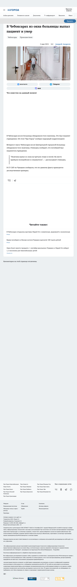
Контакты (41, 503)
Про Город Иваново (25, 486)
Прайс (23, 508)
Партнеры (6, 513)
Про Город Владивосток (44, 491)
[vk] (9, 180)
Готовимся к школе (23, 15)
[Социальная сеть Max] (38, 88)
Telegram (5, 503)
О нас (22, 503)
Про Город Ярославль (43, 486)
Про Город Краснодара (9, 496)
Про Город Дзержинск (26, 491)
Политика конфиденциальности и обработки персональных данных (22, 552)
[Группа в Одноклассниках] (61, 489)
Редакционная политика (10, 506)
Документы (36, 15)
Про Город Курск (8, 489)
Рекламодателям (43, 508)
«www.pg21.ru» (17, 517)
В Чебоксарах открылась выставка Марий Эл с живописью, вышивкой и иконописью (38, 233)
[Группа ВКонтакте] (22, 84)
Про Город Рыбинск (25, 489)
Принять (70, 21)
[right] (74, 15)
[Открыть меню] (4, 10)
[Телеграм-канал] (54, 84)
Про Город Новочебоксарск (11, 484)
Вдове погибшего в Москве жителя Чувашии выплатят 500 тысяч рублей (34, 241)
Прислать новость (69, 10)
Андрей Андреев (62, 44)
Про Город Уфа (41, 489)
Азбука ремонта (8, 15)
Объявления (24, 506)
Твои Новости (24, 484)
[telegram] (16, 180)
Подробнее (56, 549)
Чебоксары (12, 37)
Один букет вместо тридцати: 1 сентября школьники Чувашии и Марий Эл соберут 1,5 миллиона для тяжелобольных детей (38, 250)
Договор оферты (43, 506)
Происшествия (26, 37)
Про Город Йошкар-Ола (44, 484)
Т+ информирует (49, 15)
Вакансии (62, 15)
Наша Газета (6, 486)
